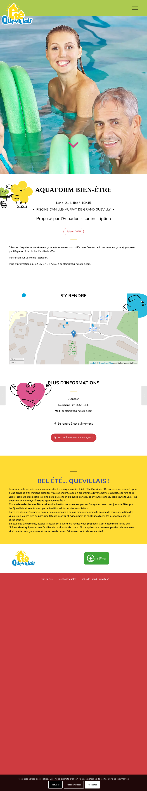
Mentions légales (67, 579)
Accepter (92, 784)
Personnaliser (74, 784)
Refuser (55, 784)
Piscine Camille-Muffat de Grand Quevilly (74, 209)
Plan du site (47, 579)
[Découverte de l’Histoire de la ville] (144, 395)
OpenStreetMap (106, 362)
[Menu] (134, 8)
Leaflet (93, 362)
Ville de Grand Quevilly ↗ (95, 579)
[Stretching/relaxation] (3, 395)
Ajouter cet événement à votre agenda (74, 437)
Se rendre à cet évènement (75, 424)
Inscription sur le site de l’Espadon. (28, 257)
